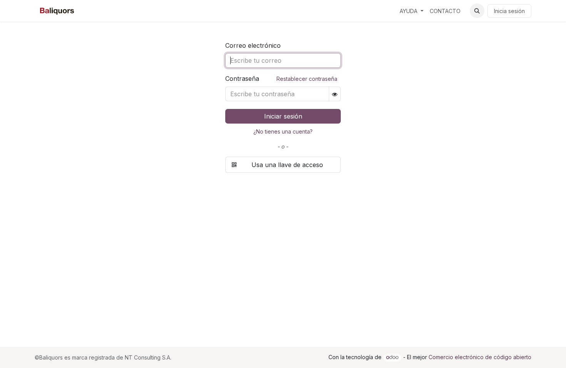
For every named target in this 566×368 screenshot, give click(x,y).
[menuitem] (412, 11)
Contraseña (281, 78)
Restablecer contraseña (306, 78)
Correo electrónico (253, 45)
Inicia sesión (509, 11)
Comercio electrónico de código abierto (480, 357)
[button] (477, 10)
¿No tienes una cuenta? (283, 131)
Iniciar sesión (283, 116)
